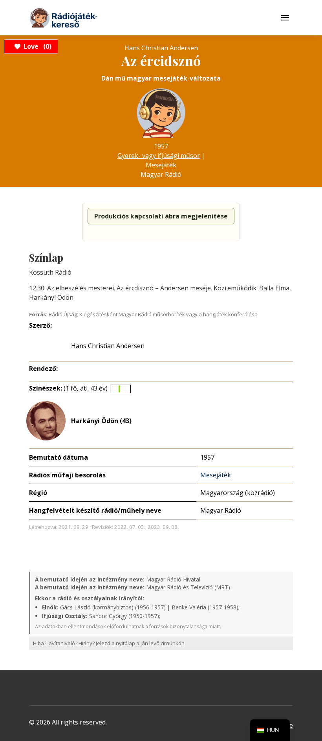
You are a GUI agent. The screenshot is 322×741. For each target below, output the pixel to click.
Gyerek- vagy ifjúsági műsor (158, 155)
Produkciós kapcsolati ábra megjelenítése (161, 216)
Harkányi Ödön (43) (101, 420)
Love (36, 46)
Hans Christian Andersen (108, 345)
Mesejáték (161, 165)
